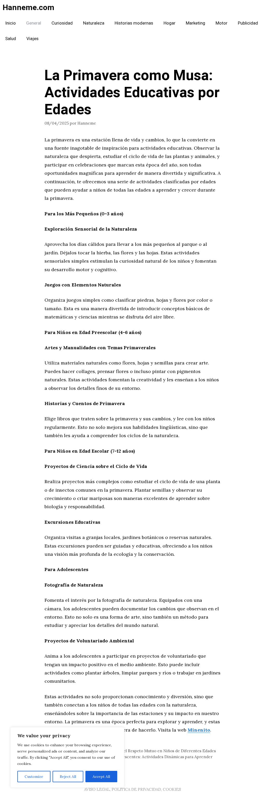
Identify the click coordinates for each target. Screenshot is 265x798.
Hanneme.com (28, 7)
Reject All (68, 776)
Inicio (10, 23)
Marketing (195, 23)
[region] (67, 757)
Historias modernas (134, 23)
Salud (10, 38)
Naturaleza (93, 23)
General (33, 23)
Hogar (169, 23)
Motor (221, 23)
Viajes (32, 38)
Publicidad (248, 23)
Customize (34, 776)
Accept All (101, 776)
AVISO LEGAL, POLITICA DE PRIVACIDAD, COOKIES (132, 789)
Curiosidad (62, 23)
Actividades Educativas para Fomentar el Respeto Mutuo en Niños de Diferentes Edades (133, 750)
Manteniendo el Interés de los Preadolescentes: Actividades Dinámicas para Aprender (131, 756)
